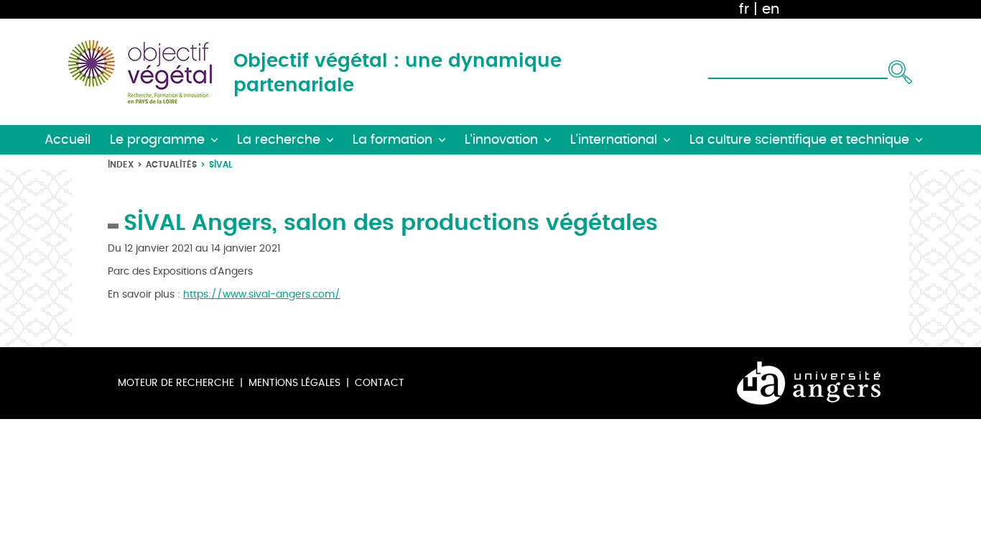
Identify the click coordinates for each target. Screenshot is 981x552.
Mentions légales (294, 382)
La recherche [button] (278, 140)
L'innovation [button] (501, 140)
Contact (379, 382)
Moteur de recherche (176, 382)
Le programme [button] (157, 140)
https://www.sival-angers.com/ (261, 294)
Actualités (171, 164)
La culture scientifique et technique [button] (799, 140)
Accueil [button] (67, 140)
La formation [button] (392, 140)
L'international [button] (613, 140)
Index (121, 164)
